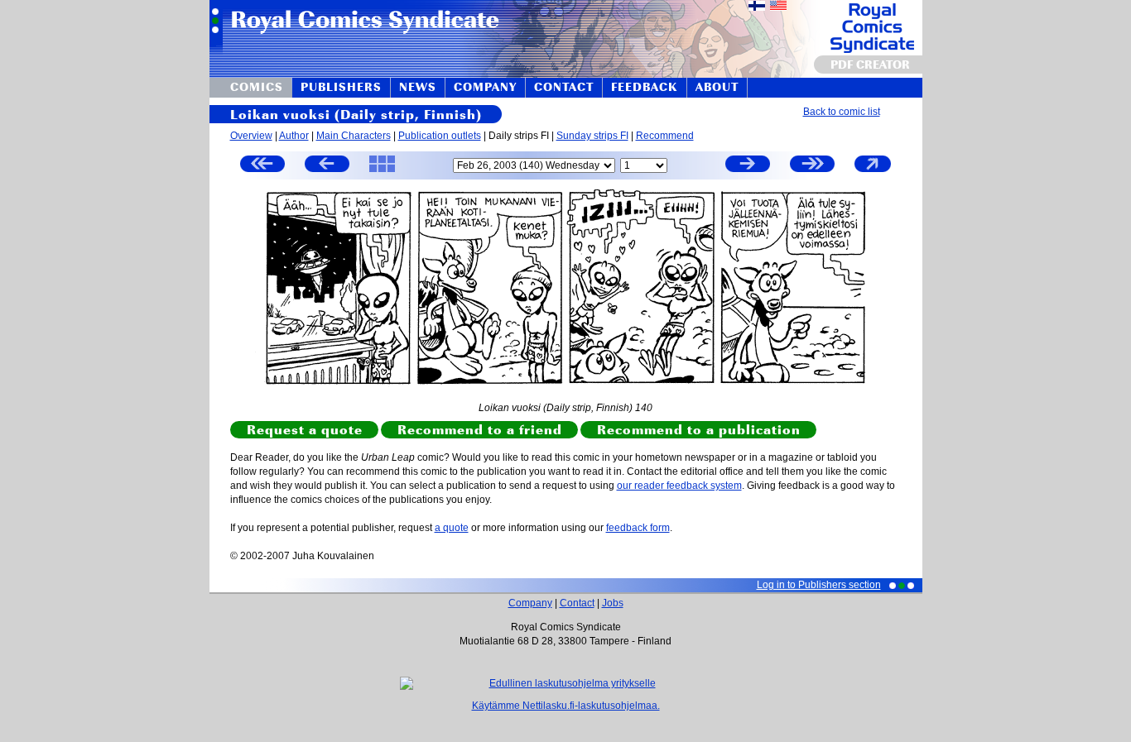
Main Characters (353, 135)
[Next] (747, 166)
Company (530, 603)
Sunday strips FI (592, 135)
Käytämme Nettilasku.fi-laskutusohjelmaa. (566, 705)
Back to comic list (841, 111)
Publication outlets (439, 135)
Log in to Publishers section (819, 585)
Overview (251, 135)
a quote (452, 528)
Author (294, 135)
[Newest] (812, 166)
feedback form (638, 528)
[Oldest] (262, 166)
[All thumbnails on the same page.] (382, 171)
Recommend (665, 135)
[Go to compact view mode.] (873, 171)
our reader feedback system (679, 485)
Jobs (612, 603)
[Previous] (327, 166)
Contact (577, 603)
